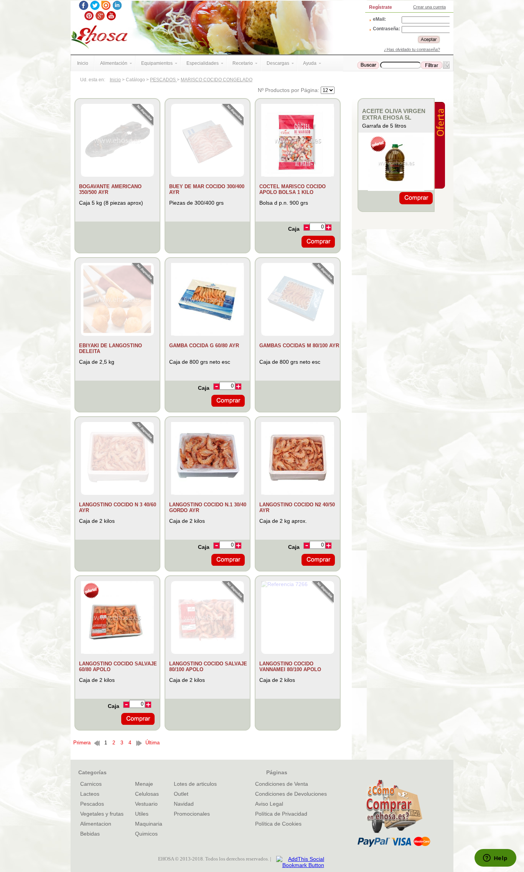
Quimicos (146, 834)
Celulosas (147, 794)
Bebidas (90, 834)
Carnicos (91, 784)
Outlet (181, 794)
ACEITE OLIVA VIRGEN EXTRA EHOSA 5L (393, 114)
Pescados (92, 804)
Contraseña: (386, 28)
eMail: (379, 19)
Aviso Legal (269, 804)
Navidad (184, 804)
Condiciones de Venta (281, 784)
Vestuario (146, 804)
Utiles (141, 814)
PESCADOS (163, 79)
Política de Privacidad (281, 814)
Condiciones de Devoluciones (291, 794)
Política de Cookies (278, 824)
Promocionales (192, 814)
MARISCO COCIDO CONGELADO (216, 79)
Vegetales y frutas (102, 814)
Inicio (115, 79)
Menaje (144, 784)
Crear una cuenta (429, 7)
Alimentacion (95, 824)
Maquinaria (148, 824)
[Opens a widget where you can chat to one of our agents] (495, 858)
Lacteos (89, 794)
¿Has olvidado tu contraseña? (412, 49)
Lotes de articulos (195, 784)
